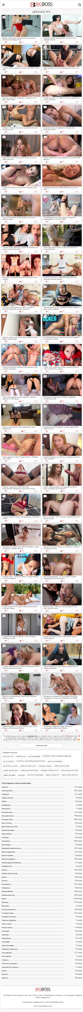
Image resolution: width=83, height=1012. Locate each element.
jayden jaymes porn (10, 770)
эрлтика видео (34, 756)
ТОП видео (22, 740)
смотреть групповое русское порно (31, 761)
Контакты (59, 995)
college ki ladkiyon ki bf (49, 770)
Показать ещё (41, 746)
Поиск (34, 995)
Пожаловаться (49, 995)
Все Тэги (28, 995)
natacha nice (21, 756)
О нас (40, 995)
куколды (21, 775)
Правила (78, 995)
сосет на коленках (55, 761)
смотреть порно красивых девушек (57, 756)
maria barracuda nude (69, 770)
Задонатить (46, 998)
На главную (7, 995)
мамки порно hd (52, 775)
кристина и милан (10, 766)
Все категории (18, 995)
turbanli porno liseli (61, 766)
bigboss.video (47, 1006)
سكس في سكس (9, 775)
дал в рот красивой (35, 775)
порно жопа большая (29, 770)
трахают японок (45, 766)
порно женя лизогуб (69, 775)
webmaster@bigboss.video (54, 1002)
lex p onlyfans (8, 761)
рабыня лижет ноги (28, 766)
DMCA (38, 998)
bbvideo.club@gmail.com (35, 1002)
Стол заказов (69, 995)
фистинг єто (8, 756)
